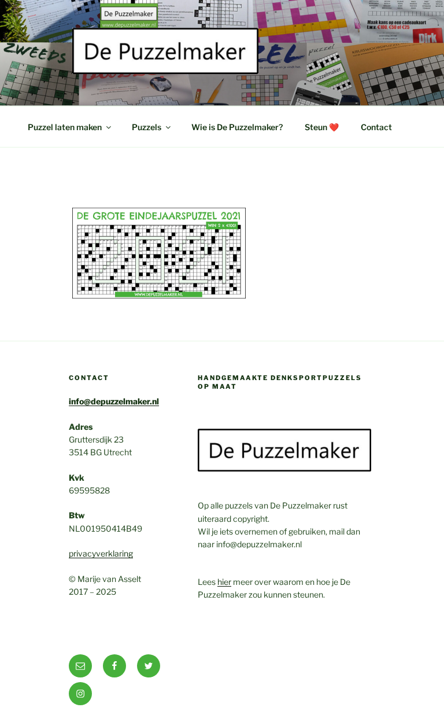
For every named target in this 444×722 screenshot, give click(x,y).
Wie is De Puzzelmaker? (237, 127)
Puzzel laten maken (65, 127)
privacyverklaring (101, 553)
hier (224, 582)
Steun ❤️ (322, 127)
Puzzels (146, 127)
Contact (376, 127)
